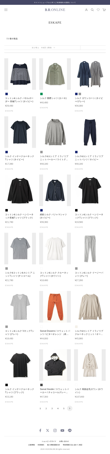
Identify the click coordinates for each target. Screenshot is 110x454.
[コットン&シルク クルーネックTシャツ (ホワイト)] (55, 248)
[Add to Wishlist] (31, 85)
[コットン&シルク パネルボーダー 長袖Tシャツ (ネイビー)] (20, 74)
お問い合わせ (64, 441)
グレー (79, 93)
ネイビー (6, 93)
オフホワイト (76, 326)
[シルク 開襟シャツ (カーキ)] (55, 74)
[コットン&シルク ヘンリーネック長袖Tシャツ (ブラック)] (20, 190)
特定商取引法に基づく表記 (72, 445)
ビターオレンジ (41, 326)
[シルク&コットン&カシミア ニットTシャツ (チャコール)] (20, 248)
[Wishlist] (98, 9)
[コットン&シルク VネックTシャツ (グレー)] (20, 307)
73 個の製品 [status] (12, 38)
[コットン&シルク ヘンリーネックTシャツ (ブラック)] (90, 190)
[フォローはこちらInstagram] (55, 430)
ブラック (6, 210)
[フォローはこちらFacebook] (40, 430)
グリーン (41, 93)
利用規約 (41, 445)
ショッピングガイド (49, 441)
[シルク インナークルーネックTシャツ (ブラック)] (20, 365)
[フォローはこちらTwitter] (48, 430)
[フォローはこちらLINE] (70, 430)
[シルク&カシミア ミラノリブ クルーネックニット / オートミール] (90, 307)
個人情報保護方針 (53, 445)
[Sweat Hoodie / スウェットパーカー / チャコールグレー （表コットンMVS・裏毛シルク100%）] (55, 365)
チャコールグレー (41, 384)
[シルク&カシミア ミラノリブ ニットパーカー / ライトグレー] (55, 132)
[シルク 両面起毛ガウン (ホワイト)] (90, 365)
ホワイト (41, 268)
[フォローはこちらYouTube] (62, 430)
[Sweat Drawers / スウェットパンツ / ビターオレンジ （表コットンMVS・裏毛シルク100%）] (55, 307)
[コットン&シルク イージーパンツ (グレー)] (90, 248)
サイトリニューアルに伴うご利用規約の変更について (55, 2)
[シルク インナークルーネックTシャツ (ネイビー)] (20, 132)
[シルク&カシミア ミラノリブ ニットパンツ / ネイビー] (90, 132)
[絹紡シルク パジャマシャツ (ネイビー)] (55, 190)
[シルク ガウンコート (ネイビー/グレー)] (90, 74)
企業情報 (31, 445)
